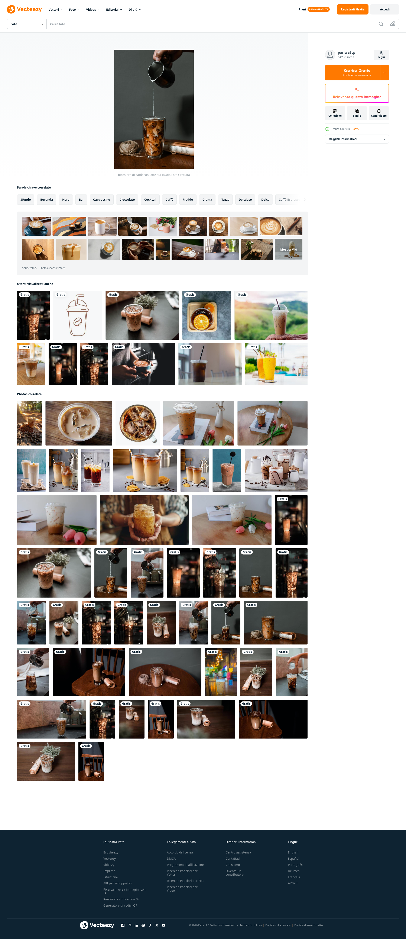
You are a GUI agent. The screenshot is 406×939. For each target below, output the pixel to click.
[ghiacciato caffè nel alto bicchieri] (63, 470)
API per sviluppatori (117, 883)
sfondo (25, 199)
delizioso (245, 199)
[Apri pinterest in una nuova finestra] (143, 925)
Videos (91, 9)
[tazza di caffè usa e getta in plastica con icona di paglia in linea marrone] (77, 315)
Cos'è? (355, 129)
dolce (265, 199)
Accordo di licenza (180, 852)
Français (294, 877)
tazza (225, 199)
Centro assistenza (238, 852)
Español (293, 858)
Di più (133, 9)
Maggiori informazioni (343, 139)
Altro (291, 883)
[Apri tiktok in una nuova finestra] (150, 925)
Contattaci (233, 858)
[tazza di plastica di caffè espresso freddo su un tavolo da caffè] (198, 423)
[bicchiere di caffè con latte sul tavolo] (33, 315)
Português (295, 865)
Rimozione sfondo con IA (121, 899)
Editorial (112, 9)
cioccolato (127, 199)
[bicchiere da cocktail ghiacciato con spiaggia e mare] (276, 364)
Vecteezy (109, 858)
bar (81, 199)
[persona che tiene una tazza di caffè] (143, 364)
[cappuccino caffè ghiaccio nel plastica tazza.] (78, 423)
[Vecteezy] (24, 9)
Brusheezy (110, 852)
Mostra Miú (288, 249)
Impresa (109, 871)
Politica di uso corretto (308, 925)
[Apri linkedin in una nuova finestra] (136, 925)
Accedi (385, 9)
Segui (381, 57)
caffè (169, 199)
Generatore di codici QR (120, 905)
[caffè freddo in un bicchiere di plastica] (271, 315)
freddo (188, 199)
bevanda (46, 199)
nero (65, 199)
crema (207, 199)
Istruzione (110, 877)
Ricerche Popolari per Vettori (182, 873)
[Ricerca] (381, 23)
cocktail (150, 199)
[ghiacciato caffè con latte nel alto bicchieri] (31, 470)
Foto (72, 9)
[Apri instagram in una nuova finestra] (129, 925)
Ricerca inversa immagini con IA (124, 891)
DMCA (171, 858)
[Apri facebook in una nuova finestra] (122, 925)
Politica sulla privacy (278, 925)
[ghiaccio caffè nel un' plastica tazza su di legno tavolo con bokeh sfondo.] (221, 672)
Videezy (108, 865)
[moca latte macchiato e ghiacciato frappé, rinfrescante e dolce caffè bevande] (276, 470)
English (293, 852)
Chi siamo (233, 865)
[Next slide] (301, 199)
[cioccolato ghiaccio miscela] (226, 470)
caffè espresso (289, 199)
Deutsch (294, 871)
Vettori (54, 9)
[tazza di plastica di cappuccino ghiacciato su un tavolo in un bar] (57, 520)
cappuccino (101, 199)
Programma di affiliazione (185, 865)
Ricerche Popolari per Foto (185, 881)
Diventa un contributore (235, 873)
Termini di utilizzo (251, 925)
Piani (302, 9)
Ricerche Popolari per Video (182, 889)
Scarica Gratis (357, 72)
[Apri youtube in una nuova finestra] (163, 925)
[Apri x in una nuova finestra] (157, 925)
